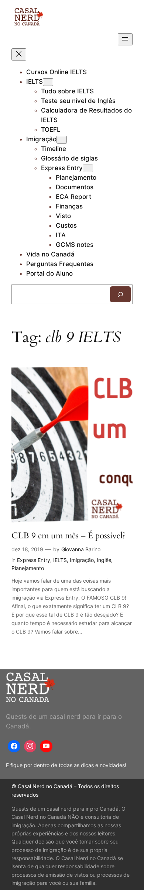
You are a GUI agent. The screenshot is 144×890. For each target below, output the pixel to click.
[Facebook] (14, 746)
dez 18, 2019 (27, 549)
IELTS (34, 81)
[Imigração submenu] (61, 140)
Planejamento (27, 568)
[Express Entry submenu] (88, 168)
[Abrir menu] (125, 39)
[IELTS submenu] (48, 82)
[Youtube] (46, 746)
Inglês (104, 560)
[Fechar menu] (18, 54)
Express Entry (62, 168)
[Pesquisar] (120, 294)
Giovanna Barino (80, 549)
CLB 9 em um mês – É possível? (68, 536)
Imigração (41, 139)
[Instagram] (30, 746)
